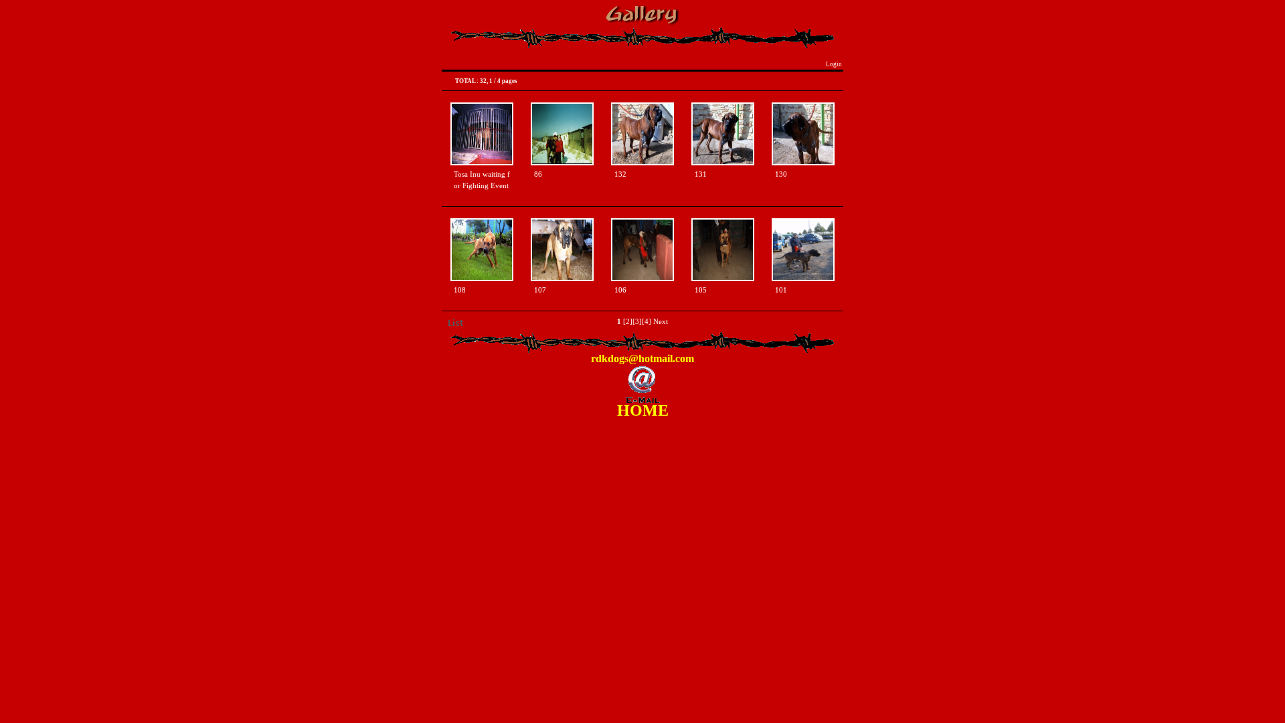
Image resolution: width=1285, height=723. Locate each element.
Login (834, 64)
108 (460, 290)
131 (701, 174)
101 (781, 290)
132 (620, 174)
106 (620, 290)
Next (660, 321)
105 (701, 290)
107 (540, 290)
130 (781, 174)
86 (538, 174)
